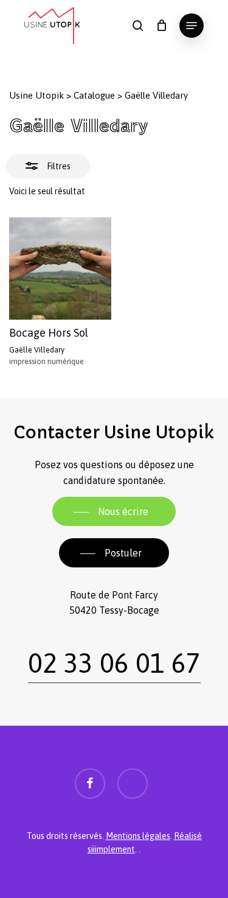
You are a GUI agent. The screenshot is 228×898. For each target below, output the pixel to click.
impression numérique (46, 361)
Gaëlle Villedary (36, 349)
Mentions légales (138, 836)
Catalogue (94, 95)
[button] (191, 25)
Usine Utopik (36, 95)
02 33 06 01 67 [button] (114, 663)
